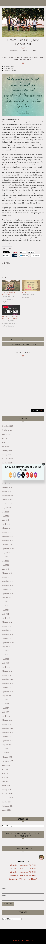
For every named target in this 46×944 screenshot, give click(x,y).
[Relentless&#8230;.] (31, 285)
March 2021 (6, 618)
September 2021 (7, 594)
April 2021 (5, 614)
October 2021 (6, 589)
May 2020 (5, 659)
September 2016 (7, 806)
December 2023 (7, 496)
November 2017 (7, 761)
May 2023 (5, 516)
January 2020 (6, 675)
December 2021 (7, 581)
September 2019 (7, 692)
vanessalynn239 (9, 66)
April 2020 (5, 663)
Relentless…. (26, 292)
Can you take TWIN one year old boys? (23, 879)
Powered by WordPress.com (23, 940)
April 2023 (5, 520)
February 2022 (7, 573)
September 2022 (8, 549)
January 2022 (6, 577)
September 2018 (7, 741)
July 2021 (5, 602)
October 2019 (7, 688)
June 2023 (5, 512)
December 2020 (7, 630)
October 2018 (7, 737)
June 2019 (5, 704)
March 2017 (6, 786)
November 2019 (7, 683)
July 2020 (5, 651)
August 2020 (6, 647)
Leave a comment (10, 70)
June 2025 (5, 442)
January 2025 (6, 455)
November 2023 (7, 500)
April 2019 (5, 712)
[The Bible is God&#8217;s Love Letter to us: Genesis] (11, 310)
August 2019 (6, 696)
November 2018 (7, 732)
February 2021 (7, 622)
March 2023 (6, 524)
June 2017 (5, 773)
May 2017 (5, 777)
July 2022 (5, 557)
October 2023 (7, 504)
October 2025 (7, 430)
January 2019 (6, 724)
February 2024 (7, 487)
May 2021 (5, 610)
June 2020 (5, 655)
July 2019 (5, 700)
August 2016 (6, 810)
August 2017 (6, 765)
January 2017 (6, 790)
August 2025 (6, 434)
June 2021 (5, 606)
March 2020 (6, 667)
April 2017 (5, 782)
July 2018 (5, 749)
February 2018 (7, 757)
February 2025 (7, 451)
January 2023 (6, 532)
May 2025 (5, 447)
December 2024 (7, 459)
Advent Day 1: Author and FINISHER (23, 865)
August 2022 (6, 553)
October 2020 (7, 638)
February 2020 (7, 671)
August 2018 (6, 745)
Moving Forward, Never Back (24, 339)
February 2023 (7, 528)
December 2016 (7, 794)
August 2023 (6, 508)
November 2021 (7, 585)
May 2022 (5, 565)
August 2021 (6, 598)
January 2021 (6, 626)
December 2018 (7, 728)
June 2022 (5, 561)
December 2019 (7, 679)
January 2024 (6, 491)
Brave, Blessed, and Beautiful (23, 42)
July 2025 (5, 438)
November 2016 (7, 798)
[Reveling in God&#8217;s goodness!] (11, 285)
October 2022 (7, 545)
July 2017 (5, 769)
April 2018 (5, 753)
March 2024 (6, 483)
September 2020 (8, 643)
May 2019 (5, 708)
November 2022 (7, 540)
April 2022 (5, 569)
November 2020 (7, 634)
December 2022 (7, 536)
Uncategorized (8, 68)
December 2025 (7, 426)
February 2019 (7, 720)
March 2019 (6, 716)
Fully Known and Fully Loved (22, 344)
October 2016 (7, 802)
